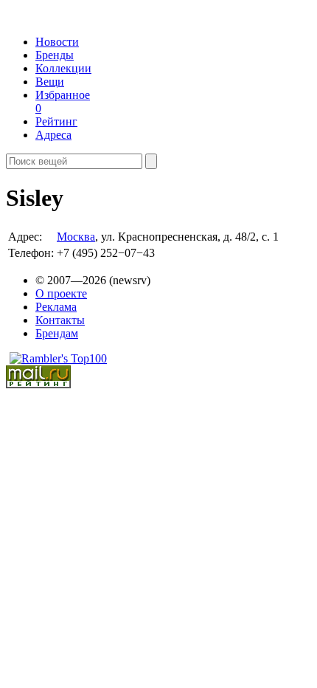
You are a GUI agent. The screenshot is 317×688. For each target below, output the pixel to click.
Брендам (56, 333)
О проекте (61, 293)
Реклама (56, 306)
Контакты (60, 320)
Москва (76, 236)
